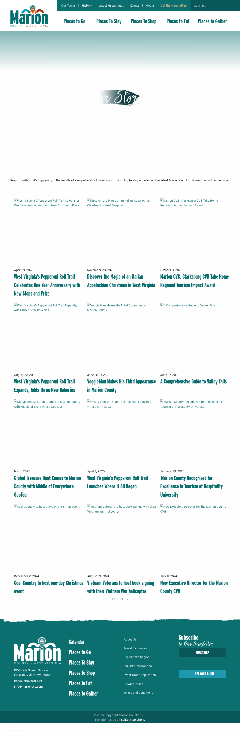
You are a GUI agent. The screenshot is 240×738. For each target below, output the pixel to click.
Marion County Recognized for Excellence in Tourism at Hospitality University (191, 486)
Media (150, 5)
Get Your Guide (204, 673)
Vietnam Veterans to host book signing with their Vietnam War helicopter (120, 587)
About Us (130, 639)
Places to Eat (177, 21)
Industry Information (138, 666)
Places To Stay (109, 21)
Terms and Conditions (138, 692)
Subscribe (202, 652)
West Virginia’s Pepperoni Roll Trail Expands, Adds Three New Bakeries (44, 385)
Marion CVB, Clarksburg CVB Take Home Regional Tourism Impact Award (194, 280)
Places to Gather (212, 21)
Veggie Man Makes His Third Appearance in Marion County (121, 385)
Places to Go (74, 21)
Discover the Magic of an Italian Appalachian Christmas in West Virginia (121, 280)
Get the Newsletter (173, 5)
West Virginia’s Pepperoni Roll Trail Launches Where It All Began (117, 482)
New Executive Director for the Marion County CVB (194, 587)
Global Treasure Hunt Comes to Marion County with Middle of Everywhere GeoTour (47, 486)
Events (134, 5)
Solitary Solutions (133, 719)
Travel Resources (135, 648)
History (87, 5)
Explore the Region (136, 657)
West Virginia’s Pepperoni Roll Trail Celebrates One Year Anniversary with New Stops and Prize (47, 285)
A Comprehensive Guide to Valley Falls (193, 381)
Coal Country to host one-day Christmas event (48, 587)
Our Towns (68, 5)
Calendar (76, 641)
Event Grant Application (140, 675)
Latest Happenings (111, 5)
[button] (225, 5)
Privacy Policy (133, 683)
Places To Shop (143, 21)
